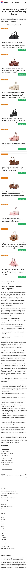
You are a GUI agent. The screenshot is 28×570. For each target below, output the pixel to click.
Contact (3, 513)
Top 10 (2, 528)
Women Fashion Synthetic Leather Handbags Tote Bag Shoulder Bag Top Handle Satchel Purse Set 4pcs (12, 220)
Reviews (3, 519)
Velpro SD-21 (4, 495)
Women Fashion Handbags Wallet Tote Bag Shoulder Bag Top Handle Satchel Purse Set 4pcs (13, 145)
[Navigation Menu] (25, 2)
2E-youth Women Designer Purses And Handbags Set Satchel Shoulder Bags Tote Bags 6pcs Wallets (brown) (13, 70)
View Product (22, 49)
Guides (2, 526)
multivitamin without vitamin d (8, 491)
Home (2, 517)
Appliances (3, 530)
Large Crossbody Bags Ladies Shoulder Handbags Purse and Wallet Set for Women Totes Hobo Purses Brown (13, 168)
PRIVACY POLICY (5, 546)
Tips (3, 533)
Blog (2, 521)
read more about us (6, 442)
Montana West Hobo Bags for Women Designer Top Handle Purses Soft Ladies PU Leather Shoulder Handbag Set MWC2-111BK (14, 120)
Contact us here (17, 440)
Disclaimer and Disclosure (7, 506)
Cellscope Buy (4, 500)
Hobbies (4, 537)
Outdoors (4, 539)
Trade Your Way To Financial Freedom (10, 493)
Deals (2, 524)
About (2, 511)
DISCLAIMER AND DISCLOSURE (7, 548)
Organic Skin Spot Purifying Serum (9, 497)
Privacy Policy (4, 508)
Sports (2, 535)
